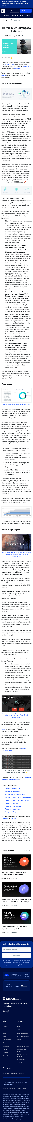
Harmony (26, 66)
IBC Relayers (20, 1059)
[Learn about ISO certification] (16, 986)
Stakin (3, 75)
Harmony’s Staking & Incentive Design (18, 797)
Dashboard (14, 11)
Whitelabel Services (22, 1046)
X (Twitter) (6, 1073)
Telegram (14, 1073)
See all (25, 851)
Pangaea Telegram (11, 812)
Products (6, 15)
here (3, 729)
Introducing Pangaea (12, 803)
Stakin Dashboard (22, 1033)
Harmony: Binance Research (15, 794)
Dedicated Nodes (22, 1043)
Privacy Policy (21, 1088)
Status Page (7, 1039)
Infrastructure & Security (21, 1055)
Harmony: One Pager (12, 792)
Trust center (7, 1043)
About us (6, 1046)
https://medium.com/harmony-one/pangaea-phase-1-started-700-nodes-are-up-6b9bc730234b (16, 715)
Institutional (15, 15)
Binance (17, 69)
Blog (21, 15)
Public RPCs (20, 1063)
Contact (27, 15)
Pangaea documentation (13, 806)
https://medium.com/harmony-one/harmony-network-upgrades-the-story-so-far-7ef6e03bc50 (16, 554)
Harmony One (9, 64)
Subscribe (16, 955)
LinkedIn (21, 1073)
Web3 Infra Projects (22, 1036)
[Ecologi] (16, 1011)
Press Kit (6, 1056)
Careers (5, 1052)
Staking (18, 1026)
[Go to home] (3, 11)
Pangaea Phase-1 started (13, 809)
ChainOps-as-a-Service (21, 1050)
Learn (5, 1030)
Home (5, 1026)
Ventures (19, 1039)
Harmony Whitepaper (12, 789)
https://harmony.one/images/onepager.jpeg (16, 404)
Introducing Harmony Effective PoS (17, 800)
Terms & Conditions (9, 1088)
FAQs (4, 1036)
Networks (27, 11)
